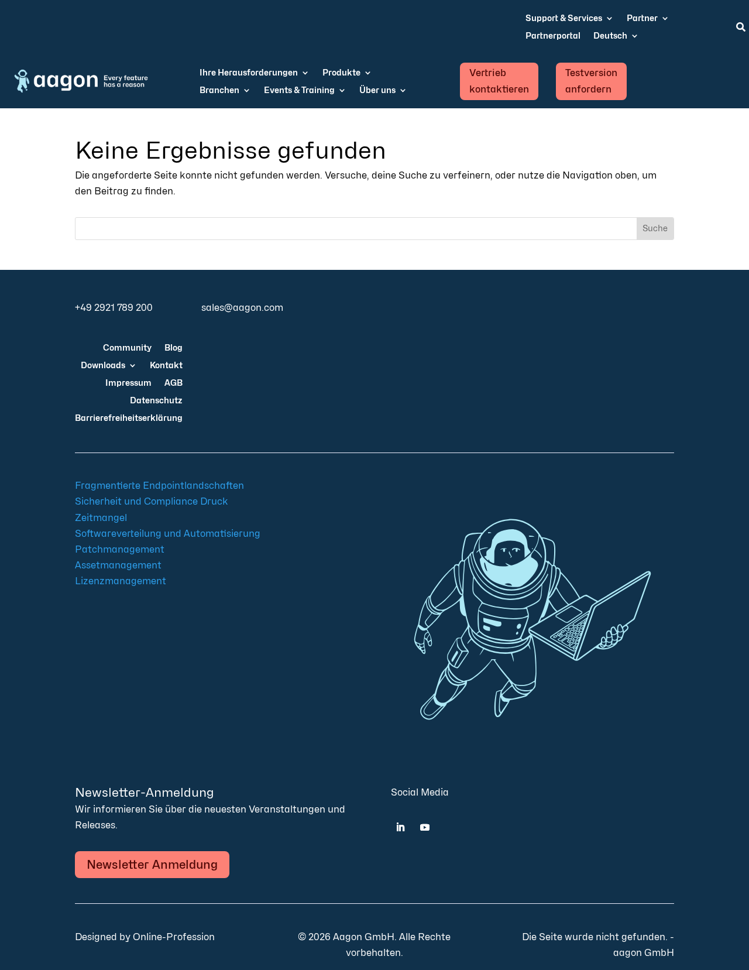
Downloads (103, 365)
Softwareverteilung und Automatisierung (167, 533)
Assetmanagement (118, 565)
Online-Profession (174, 936)
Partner (642, 18)
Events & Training (299, 90)
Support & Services (563, 18)
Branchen (219, 90)
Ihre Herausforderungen (249, 72)
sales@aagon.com (242, 307)
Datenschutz (156, 400)
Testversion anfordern (591, 80)
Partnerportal (552, 36)
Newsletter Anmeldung (152, 865)
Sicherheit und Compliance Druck (151, 501)
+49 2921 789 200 (114, 307)
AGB (173, 383)
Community (127, 348)
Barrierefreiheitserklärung (129, 418)
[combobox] (356, 228)
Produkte (341, 72)
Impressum (128, 383)
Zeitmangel (101, 517)
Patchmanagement (119, 549)
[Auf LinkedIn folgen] (400, 827)
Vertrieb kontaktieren (499, 80)
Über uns (377, 90)
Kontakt (166, 365)
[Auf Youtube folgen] (424, 827)
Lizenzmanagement (120, 581)
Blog (173, 348)
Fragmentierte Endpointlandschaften (159, 485)
